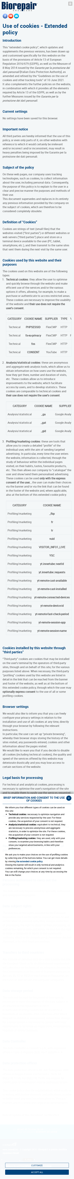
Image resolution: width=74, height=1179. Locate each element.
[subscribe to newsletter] (16, 16)
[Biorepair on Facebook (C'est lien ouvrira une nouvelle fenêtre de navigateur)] (5, 16)
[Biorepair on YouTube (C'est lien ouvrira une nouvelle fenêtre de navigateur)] (10, 16)
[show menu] (70, 4)
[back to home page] (19, 6)
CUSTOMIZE (37, 1165)
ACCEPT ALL (37, 1172)
